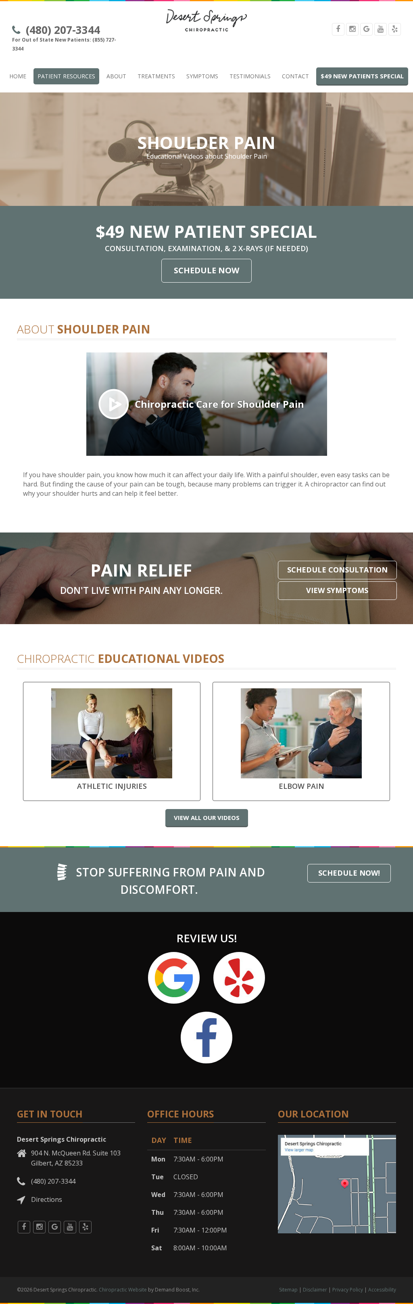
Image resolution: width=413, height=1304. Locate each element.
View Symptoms (337, 590)
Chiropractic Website (123, 1289)
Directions (46, 1199)
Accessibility (382, 1289)
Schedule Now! (349, 873)
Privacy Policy (347, 1289)
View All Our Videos (207, 817)
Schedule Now (206, 270)
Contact (295, 76)
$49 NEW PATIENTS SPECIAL (362, 76)
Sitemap (288, 1289)
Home (17, 76)
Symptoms (202, 76)
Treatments (156, 76)
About (116, 76)
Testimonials (250, 76)
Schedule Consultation (337, 569)
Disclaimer (315, 1289)
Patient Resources (66, 76)
